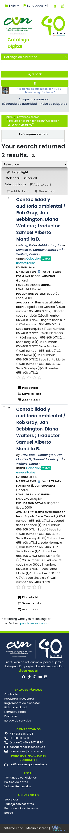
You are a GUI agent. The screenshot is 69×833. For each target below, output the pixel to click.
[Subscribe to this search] (33, 155)
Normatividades (15, 712)
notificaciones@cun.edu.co (28, 764)
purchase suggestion (35, 623)
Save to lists (31, 394)
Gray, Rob (27, 245)
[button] (12, 6)
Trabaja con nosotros (19, 804)
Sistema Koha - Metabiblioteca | (27, 828)
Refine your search (33, 134)
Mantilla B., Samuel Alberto (39, 250)
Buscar (36, 74)
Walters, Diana (27, 254)
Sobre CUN (11, 799)
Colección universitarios (33, 260)
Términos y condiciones (20, 777)
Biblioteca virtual (15, 707)
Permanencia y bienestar (21, 808)
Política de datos (16, 782)
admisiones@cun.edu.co (26, 751)
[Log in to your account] (55, 6)
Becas (8, 813)
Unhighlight (19, 172)
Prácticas (10, 716)
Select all (13, 178)
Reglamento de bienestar (22, 703)
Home (9, 117)
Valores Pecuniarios (17, 786)
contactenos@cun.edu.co (27, 747)
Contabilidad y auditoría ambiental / (41, 219)
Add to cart (30, 400)
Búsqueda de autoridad (19, 104)
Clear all (30, 178)
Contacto (11, 694)
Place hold (29, 388)
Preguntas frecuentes (19, 698)
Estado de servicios (17, 720)
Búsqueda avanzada (34, 99)
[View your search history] (62, 6)
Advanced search (28, 117)
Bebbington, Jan (50, 245)
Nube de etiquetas (53, 104)
